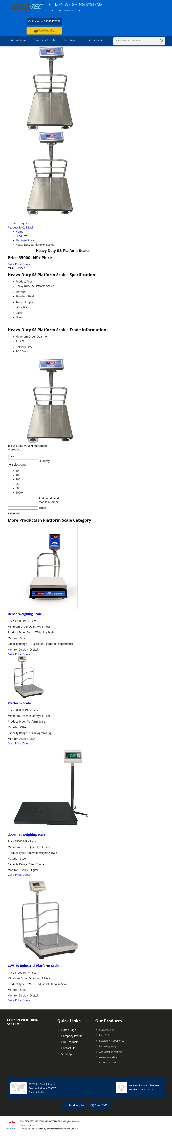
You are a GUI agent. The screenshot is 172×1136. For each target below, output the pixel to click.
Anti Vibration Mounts (110, 1051)
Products (21, 236)
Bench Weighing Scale (25, 614)
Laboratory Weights (109, 1046)
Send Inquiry (46, 30)
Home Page (18, 40)
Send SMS (101, 1105)
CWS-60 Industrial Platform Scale (33, 966)
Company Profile (45, 40)
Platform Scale (25, 240)
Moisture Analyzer (108, 1057)
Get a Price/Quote (19, 264)
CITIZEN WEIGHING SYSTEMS (75, 7)
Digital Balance (107, 1029)
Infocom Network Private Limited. (62, 1128)
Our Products (72, 40)
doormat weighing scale (27, 834)
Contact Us (96, 40)
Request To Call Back (20, 227)
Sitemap (66, 1054)
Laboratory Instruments (111, 1040)
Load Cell (104, 1035)
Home (19, 231)
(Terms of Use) (27, 1125)
